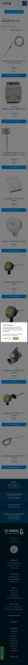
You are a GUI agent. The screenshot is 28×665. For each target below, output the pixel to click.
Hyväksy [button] (16, 338)
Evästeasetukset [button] (7, 338)
